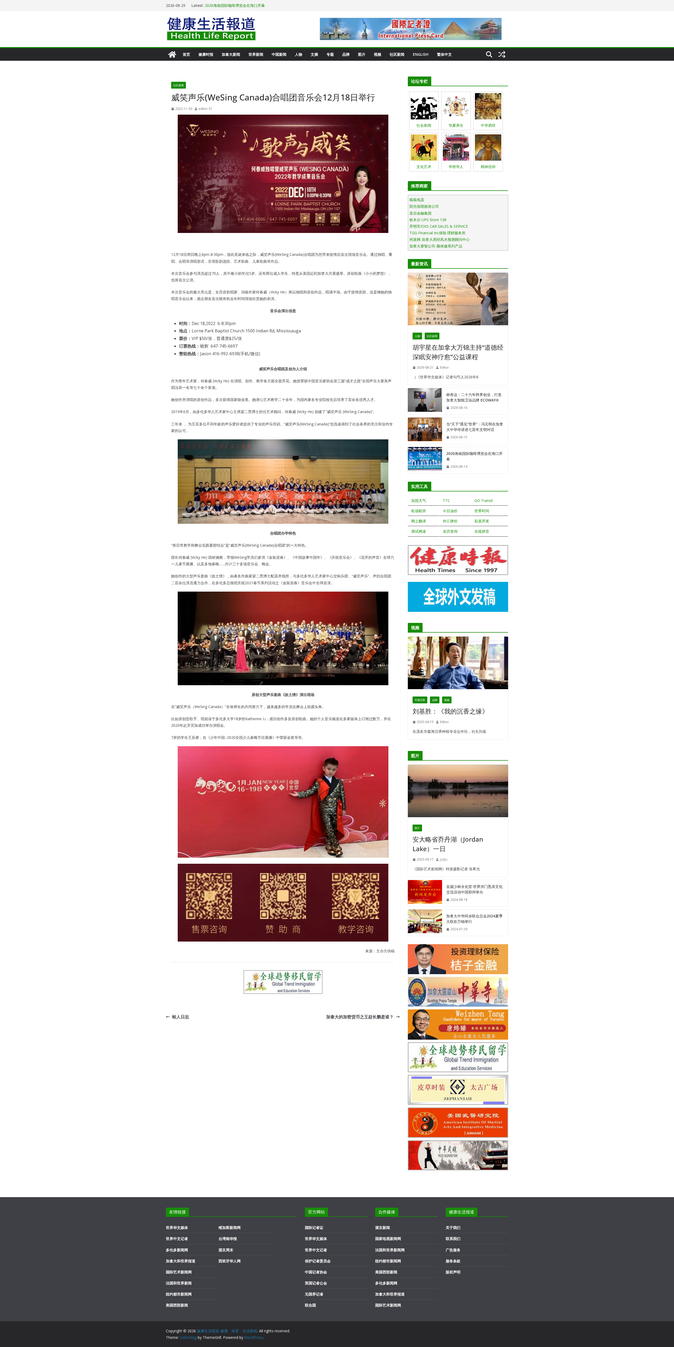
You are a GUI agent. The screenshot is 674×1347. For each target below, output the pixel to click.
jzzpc (444, 859)
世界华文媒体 (177, 1227)
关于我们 (453, 1227)
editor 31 (205, 108)
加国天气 (418, 500)
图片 (361, 54)
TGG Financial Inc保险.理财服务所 (437, 232)
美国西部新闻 (177, 1305)
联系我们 (453, 1238)
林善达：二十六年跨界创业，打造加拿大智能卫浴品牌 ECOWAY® (474, 397)
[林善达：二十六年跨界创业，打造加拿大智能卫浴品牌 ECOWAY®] (425, 401)
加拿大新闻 (231, 54)
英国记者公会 (316, 1282)
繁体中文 (444, 54)
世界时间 (481, 510)
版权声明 (453, 1271)
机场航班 (418, 510)
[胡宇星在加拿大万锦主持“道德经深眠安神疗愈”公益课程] (458, 300)
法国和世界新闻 (179, 1282)
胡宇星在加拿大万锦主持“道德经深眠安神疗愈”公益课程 (458, 352)
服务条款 (453, 1260)
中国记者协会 (316, 1271)
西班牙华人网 (230, 1260)
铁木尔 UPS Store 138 (427, 219)
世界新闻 (256, 54)
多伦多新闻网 (177, 1249)
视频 (377, 54)
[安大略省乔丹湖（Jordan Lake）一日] (458, 792)
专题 (330, 54)
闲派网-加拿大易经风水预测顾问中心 (439, 239)
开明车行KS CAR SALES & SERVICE (438, 226)
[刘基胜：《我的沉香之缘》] (458, 664)
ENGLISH (421, 54)
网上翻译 (418, 521)
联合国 (310, 1305)
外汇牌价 (450, 521)
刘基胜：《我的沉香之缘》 (450, 711)
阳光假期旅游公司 (424, 206)
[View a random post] (501, 54)
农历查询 (450, 531)
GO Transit (483, 500)
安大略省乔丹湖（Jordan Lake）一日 (448, 844)
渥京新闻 (382, 1227)
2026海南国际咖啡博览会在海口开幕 (474, 456)
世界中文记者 (177, 1238)
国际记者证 (314, 1227)
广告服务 (453, 1249)
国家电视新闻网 (388, 1238)
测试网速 (418, 531)
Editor (444, 367)
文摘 (314, 54)
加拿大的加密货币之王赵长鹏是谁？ (360, 1017)
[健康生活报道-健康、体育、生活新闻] (172, 54)
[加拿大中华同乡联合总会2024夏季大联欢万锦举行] (425, 922)
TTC (446, 500)
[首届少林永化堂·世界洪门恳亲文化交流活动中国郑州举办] (425, 893)
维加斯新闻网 (230, 1227)
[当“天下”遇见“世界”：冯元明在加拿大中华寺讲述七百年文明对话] (425, 431)
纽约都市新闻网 (179, 1294)
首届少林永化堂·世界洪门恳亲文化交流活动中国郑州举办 (474, 889)
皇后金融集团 (420, 213)
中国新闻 (279, 54)
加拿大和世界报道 (180, 1260)
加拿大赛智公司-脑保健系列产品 (435, 245)
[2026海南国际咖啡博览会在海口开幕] (425, 460)
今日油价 (450, 510)
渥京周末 (226, 1249)
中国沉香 (420, 700)
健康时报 (206, 54)
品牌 (346, 54)
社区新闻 (397, 54)
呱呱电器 (416, 199)
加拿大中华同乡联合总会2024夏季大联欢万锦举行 (474, 918)
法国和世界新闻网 (390, 1249)
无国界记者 (314, 1294)
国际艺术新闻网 (179, 1271)
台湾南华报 (228, 1238)
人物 (298, 54)
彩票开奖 (481, 521)
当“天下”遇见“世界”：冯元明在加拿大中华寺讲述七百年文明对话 (257, 5)
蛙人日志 (180, 1017)
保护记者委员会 (318, 1260)
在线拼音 (481, 531)
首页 (186, 54)
